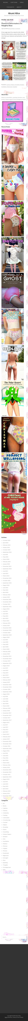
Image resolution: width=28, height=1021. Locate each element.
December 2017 (7, 713)
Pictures (5, 850)
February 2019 (6, 680)
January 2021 (6, 625)
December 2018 (7, 684)
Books (5, 2)
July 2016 (5, 753)
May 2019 (5, 672)
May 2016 (5, 758)
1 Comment (17, 28)
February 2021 (6, 623)
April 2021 (5, 618)
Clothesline (6, 813)
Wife (4, 869)
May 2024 (5, 557)
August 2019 (6, 665)
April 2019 (5, 675)
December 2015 (7, 769)
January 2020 (6, 654)
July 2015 (5, 781)
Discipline (17, 84)
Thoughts (10, 7)
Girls (22, 2)
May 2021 (5, 616)
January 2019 (6, 682)
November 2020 (7, 630)
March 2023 (6, 575)
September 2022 (7, 583)
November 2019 (7, 658)
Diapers (13, 84)
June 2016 (5, 755)
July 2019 (5, 668)
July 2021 (5, 611)
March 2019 (6, 677)
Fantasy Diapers (7, 834)
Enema (4, 829)
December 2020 (7, 628)
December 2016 (7, 741)
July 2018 (5, 696)
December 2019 (7, 656)
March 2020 (6, 649)
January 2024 (6, 564)
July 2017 (5, 724)
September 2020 (7, 635)
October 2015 (6, 774)
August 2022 (6, 585)
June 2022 (5, 587)
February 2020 (6, 651)
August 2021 (6, 609)
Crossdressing (6, 820)
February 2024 (6, 561)
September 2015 (7, 777)
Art (4, 803)
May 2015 (5, 786)
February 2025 (6, 545)
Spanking (15, 86)
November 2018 (7, 687)
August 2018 (6, 694)
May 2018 (5, 701)
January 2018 (6, 710)
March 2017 (6, 734)
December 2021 (7, 599)
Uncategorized (7, 867)
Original (5, 848)
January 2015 (6, 793)
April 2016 (5, 760)
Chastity (5, 810)
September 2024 (7, 552)
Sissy (4, 860)
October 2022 (6, 580)
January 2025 (6, 547)
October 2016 (6, 746)
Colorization (6, 817)
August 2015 (6, 779)
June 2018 (5, 698)
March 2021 (6, 620)
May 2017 (5, 729)
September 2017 (7, 720)
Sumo (6, 1017)
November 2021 (7, 601)
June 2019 (5, 670)
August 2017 (6, 722)
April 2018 (5, 703)
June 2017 (5, 727)
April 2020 (5, 646)
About (19, 7)
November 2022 (7, 578)
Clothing (5, 815)
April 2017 (5, 732)
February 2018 (6, 708)
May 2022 (5, 590)
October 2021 (6, 604)
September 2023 (7, 568)
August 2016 (6, 751)
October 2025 (6, 540)
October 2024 (6, 549)
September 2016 (7, 748)
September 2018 (7, 691)
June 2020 (5, 642)
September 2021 (7, 606)
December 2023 (7, 566)
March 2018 (6, 706)
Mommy (5, 846)
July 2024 (5, 554)
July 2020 (5, 639)
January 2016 (6, 767)
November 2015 (7, 772)
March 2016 (6, 762)
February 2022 (6, 594)
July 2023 (5, 571)
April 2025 (5, 542)
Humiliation (4, 86)
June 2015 (5, 784)
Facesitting (6, 832)
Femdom (22, 84)
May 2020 (5, 644)
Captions (14, 2)
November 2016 (7, 743)
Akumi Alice (14, 13)
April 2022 (5, 592)
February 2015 (6, 791)
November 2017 (7, 715)
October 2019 (6, 661)
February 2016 (6, 765)
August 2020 (6, 637)
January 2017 (6, 739)
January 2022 (6, 597)
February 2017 (6, 736)
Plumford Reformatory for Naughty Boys (11, 24)
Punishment (6, 853)
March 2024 (6, 559)
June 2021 (5, 613)
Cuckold (5, 822)
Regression (9, 86)
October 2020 (6, 632)
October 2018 (6, 689)
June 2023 (5, 573)
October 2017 (6, 717)
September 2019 (7, 663)
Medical (5, 843)
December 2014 (7, 795)
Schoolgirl (5, 858)
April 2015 (5, 788)
